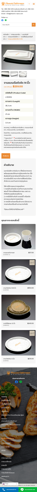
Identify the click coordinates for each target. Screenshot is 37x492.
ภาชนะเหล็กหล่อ (6, 461)
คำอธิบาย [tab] (6, 156)
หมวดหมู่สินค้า (5, 400)
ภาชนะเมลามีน (15, 34)
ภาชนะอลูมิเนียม (6, 458)
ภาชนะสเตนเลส (6, 454)
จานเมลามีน (7, 135)
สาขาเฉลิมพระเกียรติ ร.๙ (9, 421)
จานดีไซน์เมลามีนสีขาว (17, 127)
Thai (6, 484)
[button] (33, 48)
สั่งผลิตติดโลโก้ (6, 404)
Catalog (4, 396)
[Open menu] (34, 4)
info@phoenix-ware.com (14, 13)
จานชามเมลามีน (15, 133)
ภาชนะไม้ (4, 465)
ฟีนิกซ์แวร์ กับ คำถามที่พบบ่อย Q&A (12, 415)
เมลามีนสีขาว (20, 130)
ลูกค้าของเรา (5, 407)
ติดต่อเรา (4, 419)
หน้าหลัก (6, 34)
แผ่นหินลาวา (5, 476)
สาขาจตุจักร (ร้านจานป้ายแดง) (10, 425)
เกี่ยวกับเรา (4, 411)
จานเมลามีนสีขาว (13, 37)
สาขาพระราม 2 (5, 428)
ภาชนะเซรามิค (5, 447)
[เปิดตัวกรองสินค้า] (29, 4)
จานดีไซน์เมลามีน (26, 133)
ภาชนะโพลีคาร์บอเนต (7, 473)
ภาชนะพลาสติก (6, 469)
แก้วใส (3, 450)
